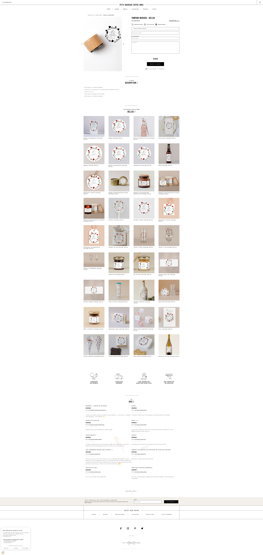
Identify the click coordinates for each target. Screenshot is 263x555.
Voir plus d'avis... (131, 491)
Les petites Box (135, 9)
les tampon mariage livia (140, 454)
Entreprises (145, 9)
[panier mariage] (260, 2)
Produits (108, 9)
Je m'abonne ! (171, 501)
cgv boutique (135, 514)
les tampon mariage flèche (140, 424)
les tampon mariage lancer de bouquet (97, 410)
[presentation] (82, 44)
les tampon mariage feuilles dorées (96, 424)
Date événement (135, 36)
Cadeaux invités (91, 15)
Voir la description (136, 20)
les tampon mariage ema (140, 439)
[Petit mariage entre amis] (131, 4)
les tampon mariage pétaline (95, 439)
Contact (154, 9)
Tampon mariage (98, 15)
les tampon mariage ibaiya (141, 410)
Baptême (125, 9)
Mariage (117, 9)
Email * (135, 499)
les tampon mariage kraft (94, 454)
